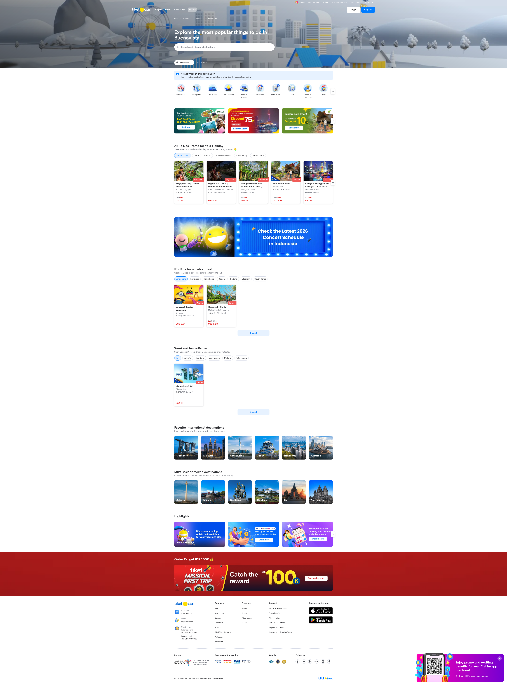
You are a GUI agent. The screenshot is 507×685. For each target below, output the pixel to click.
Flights (244, 608)
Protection (219, 637)
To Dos (244, 623)
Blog (217, 608)
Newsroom (219, 613)
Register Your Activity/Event (280, 632)
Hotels (244, 613)
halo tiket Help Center (278, 608)
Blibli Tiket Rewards (339, 2)
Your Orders (355, 2)
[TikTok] (329, 661)
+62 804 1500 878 (189, 632)
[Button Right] (333, 91)
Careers (218, 618)
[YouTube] (316, 661)
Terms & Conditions (277, 623)
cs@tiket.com (187, 622)
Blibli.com (219, 642)
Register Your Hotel (276, 627)
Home (176, 19)
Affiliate (218, 627)
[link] (353, 10)
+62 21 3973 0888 (189, 639)
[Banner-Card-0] (253, 237)
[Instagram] (323, 661)
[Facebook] (297, 661)
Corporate (219, 623)
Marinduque (200, 19)
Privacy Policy (274, 618)
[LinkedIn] (310, 661)
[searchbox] (226, 47)
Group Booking (275, 613)
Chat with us (186, 613)
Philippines (187, 19)
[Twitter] (304, 661)
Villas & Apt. (247, 618)
